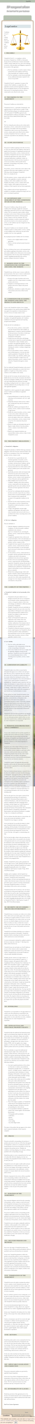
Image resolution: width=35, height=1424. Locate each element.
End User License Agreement (11, 1404)
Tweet (26, 1412)
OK (16, 1422)
